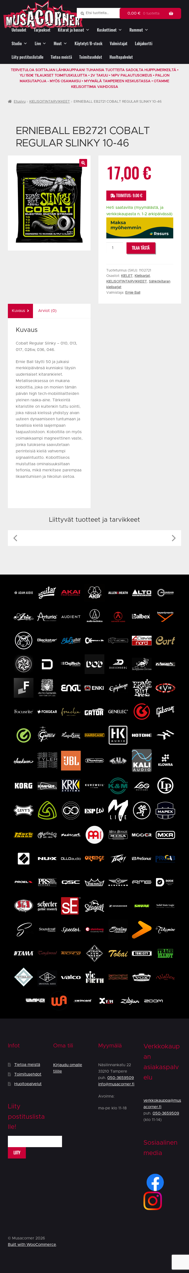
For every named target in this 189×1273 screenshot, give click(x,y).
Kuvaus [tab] (18, 311)
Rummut (136, 30)
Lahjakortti (143, 43)
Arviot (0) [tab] (47, 311)
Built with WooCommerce (32, 1245)
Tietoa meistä (61, 57)
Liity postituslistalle (27, 57)
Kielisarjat (142, 276)
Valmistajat (118, 43)
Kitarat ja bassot (71, 30)
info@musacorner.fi (116, 1084)
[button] (83, 163)
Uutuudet (19, 30)
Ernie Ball (132, 292)
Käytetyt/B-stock (88, 43)
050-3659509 (120, 1078)
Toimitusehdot (90, 57)
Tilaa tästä (141, 248)
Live (38, 43)
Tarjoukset (42, 30)
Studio (17, 43)
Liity (17, 1152)
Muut (58, 43)
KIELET (127, 276)
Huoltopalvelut (121, 57)
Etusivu (20, 101)
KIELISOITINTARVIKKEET (49, 101)
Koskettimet (107, 30)
